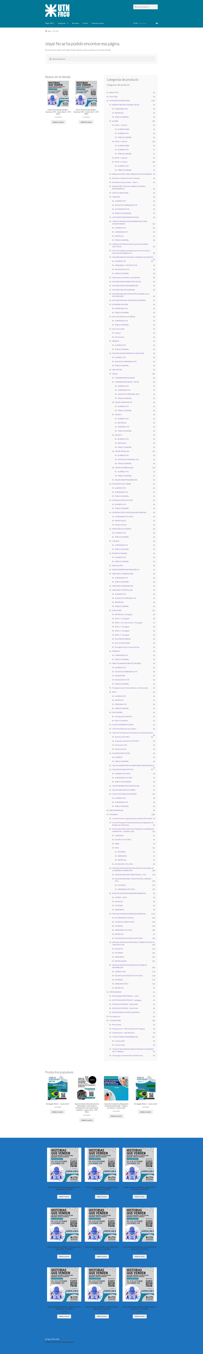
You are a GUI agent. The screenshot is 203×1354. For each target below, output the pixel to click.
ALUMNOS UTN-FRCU (122, 774)
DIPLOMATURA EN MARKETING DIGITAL (126, 282)
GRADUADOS (122, 856)
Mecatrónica (116, 1025)
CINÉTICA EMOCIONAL (120, 193)
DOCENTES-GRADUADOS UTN (125, 361)
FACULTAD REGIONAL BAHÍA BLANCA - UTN (130, 875)
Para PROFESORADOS (123, 639)
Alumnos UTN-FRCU (122, 737)
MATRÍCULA (119, 113)
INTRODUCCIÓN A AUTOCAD (122, 500)
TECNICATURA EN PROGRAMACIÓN (125, 1037)
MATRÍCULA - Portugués (123, 614)
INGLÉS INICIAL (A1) (122, 451)
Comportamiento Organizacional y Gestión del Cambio (132, 818)
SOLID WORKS (117, 712)
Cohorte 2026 (120, 1045)
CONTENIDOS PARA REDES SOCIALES (125, 217)
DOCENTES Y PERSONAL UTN (128, 459)
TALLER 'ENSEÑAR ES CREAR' (122, 725)
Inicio (49, 31)
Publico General (120, 525)
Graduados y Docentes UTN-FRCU (127, 741)
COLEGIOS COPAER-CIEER (124, 922)
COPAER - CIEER (121, 897)
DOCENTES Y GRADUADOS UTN (126, 205)
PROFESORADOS (115, 992)
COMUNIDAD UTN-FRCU (123, 778)
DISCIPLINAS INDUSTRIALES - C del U (125, 996)
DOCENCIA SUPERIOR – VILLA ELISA (125, 1008)
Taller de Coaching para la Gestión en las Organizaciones (132, 733)
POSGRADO (113, 814)
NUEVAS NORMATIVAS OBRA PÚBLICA (125, 569)
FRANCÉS (115, 341)
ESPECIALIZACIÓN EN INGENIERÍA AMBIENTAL (129, 893)
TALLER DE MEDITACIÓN (121, 753)
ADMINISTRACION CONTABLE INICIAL (126, 105)
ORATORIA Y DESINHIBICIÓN (122, 586)
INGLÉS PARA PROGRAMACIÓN (126, 480)
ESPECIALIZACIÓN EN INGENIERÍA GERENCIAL (129, 914)
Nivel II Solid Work (121, 721)
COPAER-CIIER (120, 972)
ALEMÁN (115, 121)
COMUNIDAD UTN (121, 109)
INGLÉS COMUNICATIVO (123, 402)
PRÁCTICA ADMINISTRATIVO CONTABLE (126, 663)
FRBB (117, 844)
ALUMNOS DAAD (123, 129)
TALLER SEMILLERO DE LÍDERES (123, 790)
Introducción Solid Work (123, 716)
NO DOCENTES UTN (122, 209)
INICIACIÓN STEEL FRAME (121, 484)
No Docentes (119, 337)
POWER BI (116, 651)
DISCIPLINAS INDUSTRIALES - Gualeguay (126, 1000)
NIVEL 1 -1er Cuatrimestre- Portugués (128, 623)
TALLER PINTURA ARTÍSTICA (122, 769)
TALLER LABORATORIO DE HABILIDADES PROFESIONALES (133, 765)
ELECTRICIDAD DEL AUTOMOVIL (123, 317)
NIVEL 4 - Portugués (122, 635)
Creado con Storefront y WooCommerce (59, 1342)
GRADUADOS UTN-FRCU (126, 889)
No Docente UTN (121, 745)
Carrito (85, 23)
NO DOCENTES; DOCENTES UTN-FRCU (129, 938)
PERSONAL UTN (123, 427)
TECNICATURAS (115, 1020)
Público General (120, 749)
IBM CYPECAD (117, 370)
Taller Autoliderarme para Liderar (124, 729)
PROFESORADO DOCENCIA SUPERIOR (126, 1012)
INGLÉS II (118, 414)
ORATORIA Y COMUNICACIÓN (122, 574)
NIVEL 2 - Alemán (121, 141)
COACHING (116, 197)
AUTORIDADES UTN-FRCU (124, 918)
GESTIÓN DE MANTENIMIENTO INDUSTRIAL (128, 353)
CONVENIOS (119, 835)
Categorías (62, 23)
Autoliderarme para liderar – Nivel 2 (125, 182)
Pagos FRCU (49, 23)
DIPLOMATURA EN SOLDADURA (123, 290)
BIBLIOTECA (114, 92)
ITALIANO (115, 541)
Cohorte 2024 (120, 1041)
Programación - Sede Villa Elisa (123, 1033)
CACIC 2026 (113, 97)
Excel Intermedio (118, 329)
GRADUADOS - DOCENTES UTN (126, 265)
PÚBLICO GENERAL (122, 117)
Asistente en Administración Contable (126, 178)
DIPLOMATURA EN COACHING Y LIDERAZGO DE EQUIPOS (132, 257)
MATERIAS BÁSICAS (116, 810)
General (118, 333)
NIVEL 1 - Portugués (122, 618)
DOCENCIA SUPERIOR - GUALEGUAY (125, 1004)
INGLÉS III (118, 435)
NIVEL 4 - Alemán (121, 162)
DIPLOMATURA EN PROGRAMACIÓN (125, 286)
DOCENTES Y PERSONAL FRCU (128, 394)
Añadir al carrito (58, 122)
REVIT (114, 692)
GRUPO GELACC (120, 521)
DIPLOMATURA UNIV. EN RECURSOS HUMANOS (129, 300)
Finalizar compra (98, 23)
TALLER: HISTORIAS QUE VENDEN (124, 794)
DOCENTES (119, 901)
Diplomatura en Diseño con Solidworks (126, 277)
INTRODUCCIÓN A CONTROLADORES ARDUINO (129, 512)
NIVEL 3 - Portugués (122, 631)
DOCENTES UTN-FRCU (123, 839)
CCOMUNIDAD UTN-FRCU (124, 517)
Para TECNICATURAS (122, 643)
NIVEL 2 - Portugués (122, 627)
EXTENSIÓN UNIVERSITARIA (119, 101)
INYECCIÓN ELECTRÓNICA (121, 529)
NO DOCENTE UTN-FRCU (124, 864)
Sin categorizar (114, 1016)
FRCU (117, 848)
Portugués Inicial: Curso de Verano (127, 647)
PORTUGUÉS (116, 610)
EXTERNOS (122, 852)
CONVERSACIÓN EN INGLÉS (125, 378)
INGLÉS (115, 374)
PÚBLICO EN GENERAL (123, 213)
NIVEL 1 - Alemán (121, 125)
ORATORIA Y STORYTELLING (122, 590)
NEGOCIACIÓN (117, 565)
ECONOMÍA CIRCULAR (120, 304)
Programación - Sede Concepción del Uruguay (128, 1029)
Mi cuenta (75, 23)
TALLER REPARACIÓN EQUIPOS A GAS (125, 786)
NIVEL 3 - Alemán (121, 158)
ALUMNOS (118, 757)
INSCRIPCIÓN (120, 676)
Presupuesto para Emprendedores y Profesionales (130, 688)
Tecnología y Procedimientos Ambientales (127, 1055)
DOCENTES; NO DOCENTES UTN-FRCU (129, 976)
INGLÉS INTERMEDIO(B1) (124, 468)
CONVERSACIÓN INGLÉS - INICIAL (127, 382)
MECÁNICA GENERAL (119, 553)
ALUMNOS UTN (123, 133)
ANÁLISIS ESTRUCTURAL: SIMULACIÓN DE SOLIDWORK (132, 174)
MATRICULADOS (121, 961)
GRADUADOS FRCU (121, 984)
